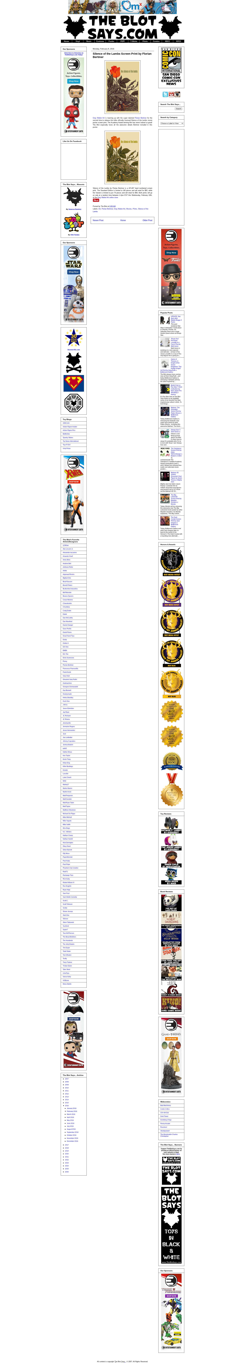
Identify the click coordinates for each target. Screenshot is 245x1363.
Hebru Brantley (68, 697)
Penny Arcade (165, 1123)
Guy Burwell (67, 690)
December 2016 (72, 1141)
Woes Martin (67, 984)
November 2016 (72, 1138)
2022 (67, 1160)
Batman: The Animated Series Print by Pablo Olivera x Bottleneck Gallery (176, 412)
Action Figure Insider (70, 427)
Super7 (65, 930)
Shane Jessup (68, 911)
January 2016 (71, 1108)
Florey (65, 661)
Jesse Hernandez (69, 730)
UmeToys (66, 973)
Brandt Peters (67, 585)
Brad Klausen (67, 582)
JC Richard (67, 716)
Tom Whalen (67, 955)
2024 (67, 1166)
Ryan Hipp (66, 890)
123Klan (66, 545)
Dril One (66, 647)
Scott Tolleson (67, 904)
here (178, 1154)
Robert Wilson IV (68, 882)
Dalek (65, 614)
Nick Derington (68, 843)
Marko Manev (67, 788)
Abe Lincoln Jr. (68, 549)
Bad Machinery (165, 1105)
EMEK (65, 650)
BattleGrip (66, 434)
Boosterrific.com (74, 350)
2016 (67, 1106)
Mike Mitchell (67, 817)
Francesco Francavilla (70, 668)
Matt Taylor (66, 806)
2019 (67, 1151)
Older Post (147, 220)
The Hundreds (68, 940)
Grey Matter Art (99, 118)
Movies (129, 209)
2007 (67, 1079)
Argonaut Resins (68, 574)
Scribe (65, 908)
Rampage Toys (68, 875)
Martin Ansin (67, 792)
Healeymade (67, 694)
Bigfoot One (67, 578)
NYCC (178, 41)
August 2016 (71, 1129)
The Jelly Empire (68, 944)
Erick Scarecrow (68, 658)
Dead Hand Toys (68, 636)
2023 (67, 1163)
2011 (67, 1091)
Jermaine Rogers (69, 726)
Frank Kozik (67, 672)
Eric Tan (65, 654)
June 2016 (70, 1123)
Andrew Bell (67, 563)
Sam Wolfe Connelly (70, 897)
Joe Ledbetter (67, 737)
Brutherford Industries (70, 589)
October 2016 (71, 1135)
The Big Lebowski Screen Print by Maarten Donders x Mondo (176, 499)
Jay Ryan (66, 712)
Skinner (65, 919)
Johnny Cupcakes (69, 741)
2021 (67, 1157)
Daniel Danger (68, 625)
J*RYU (65, 705)
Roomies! (163, 1127)
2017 (67, 1145)
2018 (67, 1148)
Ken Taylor (66, 755)
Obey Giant (67, 846)
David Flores (67, 632)
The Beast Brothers (69, 937)
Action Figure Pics (69, 430)
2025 (67, 1169)
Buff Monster (67, 592)
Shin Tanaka (75, 235)
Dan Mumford (67, 621)
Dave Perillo (67, 629)
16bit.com (66, 423)
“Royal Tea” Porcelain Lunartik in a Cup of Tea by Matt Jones (175, 342)
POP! (122, 41)
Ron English (67, 886)
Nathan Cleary (68, 835)
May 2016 (70, 1120)
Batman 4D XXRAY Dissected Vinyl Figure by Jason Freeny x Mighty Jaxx (176, 477)
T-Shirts (133, 41)
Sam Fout (66, 893)
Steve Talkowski (68, 922)
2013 (67, 1097)
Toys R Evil (66, 445)
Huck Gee (66, 701)
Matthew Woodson (69, 810)
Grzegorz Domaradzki (70, 687)
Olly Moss (66, 853)
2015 (67, 1103)
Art (100, 209)
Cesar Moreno (68, 600)
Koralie (65, 770)
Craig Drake (67, 611)
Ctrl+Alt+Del (164, 1113)
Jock (64, 734)
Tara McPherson (68, 933)
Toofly (65, 958)
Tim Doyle (66, 948)
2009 (67, 1085)
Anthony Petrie (68, 567)
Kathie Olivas (67, 752)
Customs (100, 41)
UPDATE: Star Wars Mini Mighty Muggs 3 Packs (176, 319)
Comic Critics (165, 1109)
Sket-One (66, 915)
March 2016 (71, 1114)
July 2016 (70, 1126)
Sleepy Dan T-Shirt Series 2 (176, 430)
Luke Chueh (67, 777)
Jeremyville (67, 723)
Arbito (65, 571)
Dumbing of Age (166, 1120)
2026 (67, 1172)
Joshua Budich (68, 745)
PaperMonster (68, 857)
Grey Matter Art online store (107, 197)
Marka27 (66, 784)
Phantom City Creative (70, 868)
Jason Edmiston (68, 708)
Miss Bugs (66, 828)
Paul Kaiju (66, 861)
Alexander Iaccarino (70, 552)
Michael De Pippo (69, 814)
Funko (111, 41)
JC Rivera (66, 719)
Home (66, 41)
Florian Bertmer (140, 118)
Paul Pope (66, 864)
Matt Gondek (67, 799)
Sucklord (66, 926)
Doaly (65, 640)
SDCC (167, 41)
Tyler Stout (66, 969)
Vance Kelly (67, 977)
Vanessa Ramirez (75, 209)
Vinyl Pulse (67, 448)
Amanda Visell (68, 556)
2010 (67, 1088)
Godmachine (67, 683)
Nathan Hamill (68, 839)
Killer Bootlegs (68, 766)
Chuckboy (66, 607)
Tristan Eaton (67, 966)
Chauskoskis (67, 603)
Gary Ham (66, 676)
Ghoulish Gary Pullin (70, 679)
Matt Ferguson (68, 795)
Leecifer (65, 774)
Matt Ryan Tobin (68, 803)
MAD (64, 781)
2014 (67, 1100)
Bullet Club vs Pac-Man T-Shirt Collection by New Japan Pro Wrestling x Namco (176, 389)
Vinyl (78, 41)
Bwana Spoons (68, 596)
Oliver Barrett (67, 850)
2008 (67, 1082)
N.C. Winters (67, 832)
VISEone (66, 980)
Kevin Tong (67, 759)
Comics (156, 41)
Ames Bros (66, 560)
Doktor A (66, 643)
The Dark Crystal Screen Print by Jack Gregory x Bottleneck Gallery (176, 521)
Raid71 (65, 872)
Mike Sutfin (66, 824)
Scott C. (65, 901)
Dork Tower (164, 1116)
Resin (88, 41)
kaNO (65, 748)
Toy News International (71, 441)
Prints (145, 41)
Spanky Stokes (68, 437)
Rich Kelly (66, 879)
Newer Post (98, 220)
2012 (67, 1094)
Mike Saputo (67, 821)
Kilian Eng (66, 763)
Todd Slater (67, 951)
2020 (67, 1154)
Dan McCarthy (68, 618)
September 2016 (72, 1132)
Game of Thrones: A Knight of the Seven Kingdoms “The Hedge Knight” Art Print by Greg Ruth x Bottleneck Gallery (170, 365)
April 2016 (70, 1117)
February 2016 (72, 1111)
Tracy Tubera (67, 962)
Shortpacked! (165, 1131)
